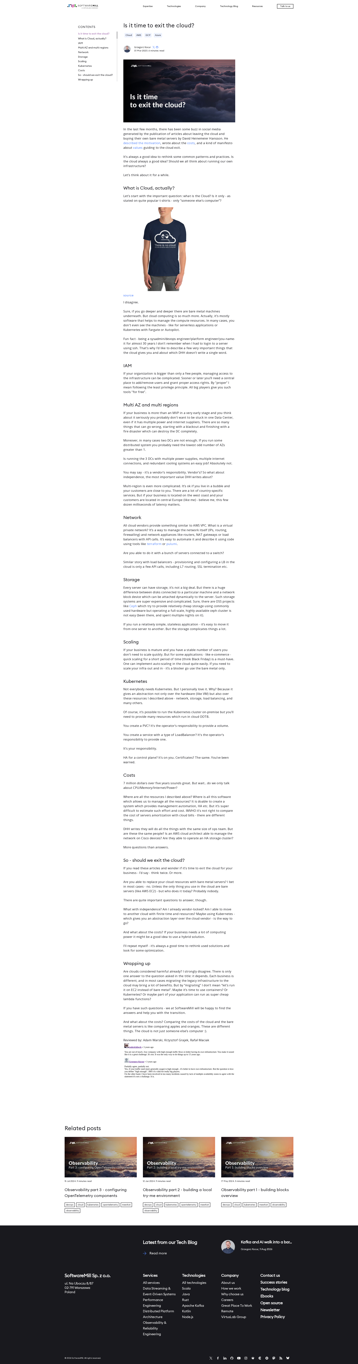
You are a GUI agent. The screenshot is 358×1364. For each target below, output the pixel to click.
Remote (227, 1311)
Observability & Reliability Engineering (154, 1328)
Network (83, 52)
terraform (154, 544)
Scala (186, 1288)
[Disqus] (179, 1077)
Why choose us (232, 1294)
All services (151, 1283)
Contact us (270, 1275)
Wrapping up (85, 79)
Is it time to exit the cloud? (93, 33)
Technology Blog (229, 6)
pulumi (171, 544)
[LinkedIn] (225, 1358)
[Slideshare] (253, 1358)
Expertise (148, 6)
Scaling (82, 61)
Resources (257, 6)
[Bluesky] (287, 1358)
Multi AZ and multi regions (93, 47)
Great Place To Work (236, 1305)
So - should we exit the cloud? (95, 75)
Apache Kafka (193, 1305)
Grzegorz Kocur (142, 47)
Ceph (133, 606)
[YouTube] (239, 1358)
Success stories (273, 1282)
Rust (185, 1300)
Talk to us (285, 6)
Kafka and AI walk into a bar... (266, 1242)
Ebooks (266, 1296)
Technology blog (274, 1289)
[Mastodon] (273, 1358)
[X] (211, 1358)
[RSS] (280, 1358)
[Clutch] (260, 1358)
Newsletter (270, 1310)
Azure (158, 35)
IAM (80, 43)
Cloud (129, 35)
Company (200, 6)
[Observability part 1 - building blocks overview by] (257, 1158)
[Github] (232, 1358)
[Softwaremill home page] (91, 6)
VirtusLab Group (233, 1317)
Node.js (187, 1317)
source (128, 295)
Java (186, 1294)
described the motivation (141, 143)
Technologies (174, 6)
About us (228, 1283)
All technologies (194, 1283)
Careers (227, 1300)
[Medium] (266, 1358)
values (138, 147)
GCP (148, 35)
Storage (83, 57)
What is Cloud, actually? (92, 38)
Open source (271, 1303)
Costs (81, 70)
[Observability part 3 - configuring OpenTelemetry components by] (101, 1158)
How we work (231, 1288)
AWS (138, 35)
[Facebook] (218, 1358)
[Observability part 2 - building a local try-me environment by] (179, 1158)
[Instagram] (246, 1358)
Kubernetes (85, 66)
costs (191, 143)
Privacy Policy (272, 1317)
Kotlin (186, 1311)
